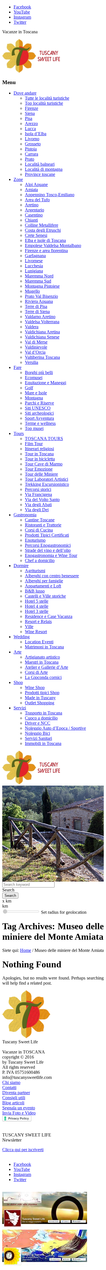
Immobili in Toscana (43, 743)
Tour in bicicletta (40, 458)
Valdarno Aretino (40, 316)
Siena (30, 113)
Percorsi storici (38, 489)
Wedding (22, 636)
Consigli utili (13, 1097)
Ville (29, 626)
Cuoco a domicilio (41, 718)
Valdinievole (36, 347)
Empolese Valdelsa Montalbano (53, 245)
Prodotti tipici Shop (42, 692)
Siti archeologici (39, 413)
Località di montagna (43, 169)
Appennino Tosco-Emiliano (49, 194)
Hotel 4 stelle (36, 606)
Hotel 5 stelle (36, 601)
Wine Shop (35, 687)
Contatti (9, 1087)
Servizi (20, 707)
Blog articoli (13, 1102)
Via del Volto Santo (42, 499)
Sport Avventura (39, 418)
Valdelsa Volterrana (42, 321)
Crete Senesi (36, 235)
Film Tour (34, 443)
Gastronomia (25, 514)
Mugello (32, 291)
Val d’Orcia (35, 352)
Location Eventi (39, 641)
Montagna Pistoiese (42, 286)
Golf (29, 387)
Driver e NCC (37, 723)
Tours (19, 433)
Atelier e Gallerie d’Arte (46, 667)
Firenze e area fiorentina (46, 250)
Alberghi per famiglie (44, 580)
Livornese (34, 260)
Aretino (31, 204)
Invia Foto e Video (19, 1113)
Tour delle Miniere (41, 474)
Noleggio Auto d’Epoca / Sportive (55, 728)
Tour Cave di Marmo (43, 464)
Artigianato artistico (42, 657)
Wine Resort (36, 631)
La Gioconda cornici (43, 677)
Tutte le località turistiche (47, 98)
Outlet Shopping (39, 702)
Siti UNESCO (38, 408)
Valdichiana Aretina (42, 331)
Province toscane (40, 174)
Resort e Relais (38, 621)
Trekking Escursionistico (47, 484)
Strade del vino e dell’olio (48, 550)
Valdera (31, 326)
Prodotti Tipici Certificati (47, 535)
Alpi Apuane (36, 184)
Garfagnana (35, 255)
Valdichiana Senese (42, 337)
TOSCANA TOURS (44, 438)
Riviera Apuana (39, 301)
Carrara (31, 154)
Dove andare (25, 93)
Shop (18, 682)
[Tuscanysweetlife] (31, 71)
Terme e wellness (40, 423)
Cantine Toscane (40, 519)
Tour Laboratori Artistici (46, 479)
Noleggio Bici (37, 733)
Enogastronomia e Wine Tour (51, 555)
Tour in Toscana (39, 453)
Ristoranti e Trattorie (43, 525)
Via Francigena (38, 494)
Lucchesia (34, 265)
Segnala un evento (18, 1107)
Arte (17, 652)
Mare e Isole (36, 392)
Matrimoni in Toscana (44, 646)
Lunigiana (34, 270)
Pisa (28, 118)
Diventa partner (16, 1092)
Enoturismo (35, 540)
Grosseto (33, 143)
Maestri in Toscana (42, 662)
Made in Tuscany (40, 697)
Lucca (30, 128)
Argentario (34, 209)
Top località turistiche (44, 103)
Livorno (32, 138)
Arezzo (31, 123)
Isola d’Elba (35, 133)
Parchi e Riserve (39, 403)
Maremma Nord (39, 276)
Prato (29, 159)
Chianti (31, 220)
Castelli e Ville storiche (45, 596)
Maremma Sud (38, 281)
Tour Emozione (39, 469)
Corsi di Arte (36, 672)
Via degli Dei (37, 509)
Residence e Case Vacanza (48, 616)
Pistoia (31, 149)
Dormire (21, 565)
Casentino (34, 215)
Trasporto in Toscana (43, 713)
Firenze (31, 108)
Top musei (34, 428)
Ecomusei (33, 377)
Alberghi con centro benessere (52, 575)
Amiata (31, 189)
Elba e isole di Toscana (45, 240)
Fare (17, 367)
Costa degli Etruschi (43, 230)
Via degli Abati (38, 504)
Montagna (34, 397)
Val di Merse (36, 342)
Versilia (31, 362)
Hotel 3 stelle (36, 611)
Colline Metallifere (41, 225)
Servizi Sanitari (38, 738)
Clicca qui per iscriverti (23, 1149)
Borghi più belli (39, 372)
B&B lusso (35, 591)
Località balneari (40, 164)
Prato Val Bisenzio (41, 296)
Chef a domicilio (40, 560)
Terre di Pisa (36, 306)
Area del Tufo (37, 199)
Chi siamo (11, 1082)
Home (25, 950)
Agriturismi (35, 570)
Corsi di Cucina (39, 530)
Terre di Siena (37, 311)
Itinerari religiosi (39, 448)
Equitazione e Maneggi (45, 382)
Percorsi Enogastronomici (48, 545)
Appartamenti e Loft (43, 585)
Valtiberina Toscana (42, 357)
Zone (18, 179)
